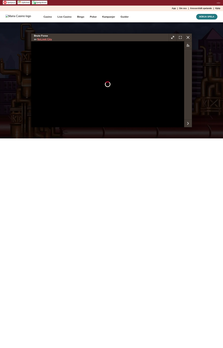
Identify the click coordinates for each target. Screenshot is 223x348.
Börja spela (206, 16)
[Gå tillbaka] (188, 37)
